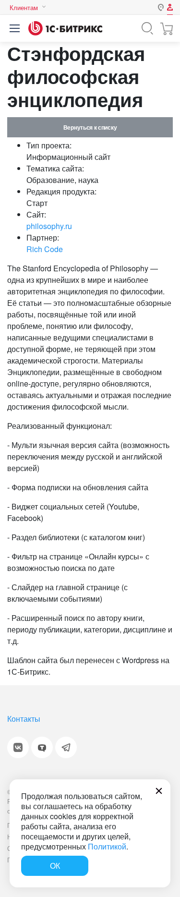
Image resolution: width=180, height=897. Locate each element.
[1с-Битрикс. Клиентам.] (65, 28)
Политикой (107, 846)
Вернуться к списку (90, 127)
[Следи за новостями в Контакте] (18, 747)
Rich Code (44, 249)
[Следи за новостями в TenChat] (42, 747)
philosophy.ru (49, 225)
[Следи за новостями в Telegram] (66, 747)
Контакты (23, 718)
